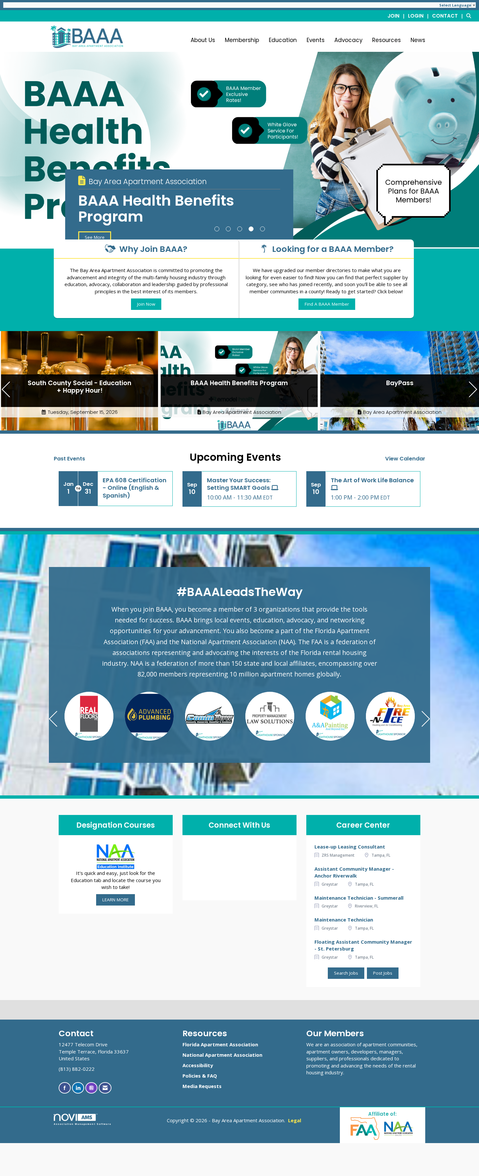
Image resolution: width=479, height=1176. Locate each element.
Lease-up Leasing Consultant (349, 846)
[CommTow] (89, 716)
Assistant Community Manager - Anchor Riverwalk (354, 872)
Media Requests (202, 1086)
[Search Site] (470, 15)
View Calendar (405, 458)
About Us (203, 40)
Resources (386, 40)
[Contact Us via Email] (105, 1088)
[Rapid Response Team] (390, 716)
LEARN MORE (115, 900)
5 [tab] (262, 228)
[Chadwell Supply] (330, 716)
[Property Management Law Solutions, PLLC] (149, 716)
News (418, 40)
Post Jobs (382, 973)
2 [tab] (228, 228)
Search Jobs (346, 973)
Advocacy (348, 40)
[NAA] (398, 1128)
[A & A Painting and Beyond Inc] (209, 716)
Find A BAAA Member (327, 304)
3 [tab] (239, 228)
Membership (242, 40)
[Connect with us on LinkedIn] (78, 1088)
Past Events (69, 458)
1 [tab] (216, 228)
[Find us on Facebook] (65, 1088)
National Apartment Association (222, 1055)
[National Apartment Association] (115, 856)
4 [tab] (251, 228)
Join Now (146, 304)
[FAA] (365, 1128)
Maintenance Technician (343, 919)
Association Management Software (82, 1124)
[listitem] (397, 15)
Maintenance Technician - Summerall (358, 897)
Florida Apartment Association (220, 1044)
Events (316, 40)
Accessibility (197, 1065)
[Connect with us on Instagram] (91, 1088)
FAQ (212, 1075)
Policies (191, 1075)
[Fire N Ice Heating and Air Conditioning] (270, 716)
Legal (294, 1120)
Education (283, 40)
